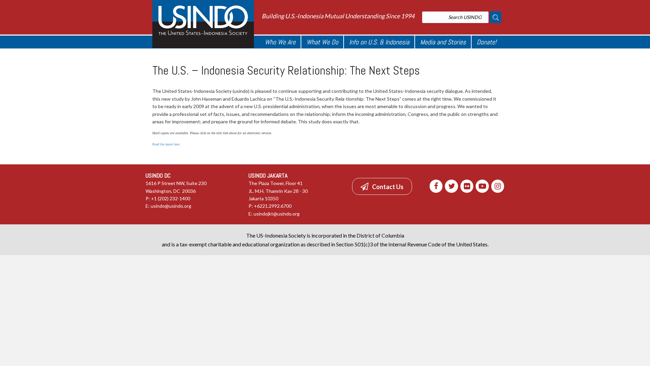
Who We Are (280, 42)
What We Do (322, 42)
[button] (382, 186)
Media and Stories (443, 42)
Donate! (486, 42)
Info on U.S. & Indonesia (379, 42)
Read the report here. (166, 144)
